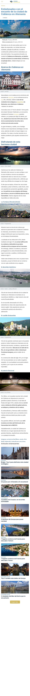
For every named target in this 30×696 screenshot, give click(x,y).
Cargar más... (15, 602)
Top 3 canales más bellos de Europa (13, 578)
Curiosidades (4, 498)
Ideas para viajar (5, 576)
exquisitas (20, 102)
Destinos (3, 5)
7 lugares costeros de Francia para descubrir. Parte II (13, 540)
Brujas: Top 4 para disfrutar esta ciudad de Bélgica (14, 463)
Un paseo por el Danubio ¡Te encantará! (14, 482)
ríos (2, 99)
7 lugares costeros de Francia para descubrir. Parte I (13, 559)
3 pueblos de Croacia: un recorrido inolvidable (13, 500)
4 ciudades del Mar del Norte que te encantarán (13, 597)
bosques (16, 114)
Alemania (11, 97)
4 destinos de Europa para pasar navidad (12, 520)
